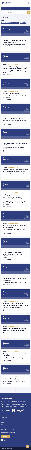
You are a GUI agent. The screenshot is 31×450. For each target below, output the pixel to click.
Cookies (2, 422)
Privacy (2, 424)
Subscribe (5, 436)
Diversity (2, 420)
